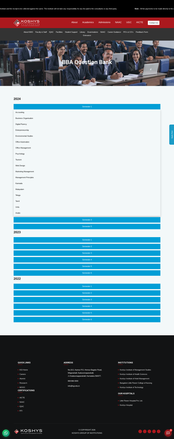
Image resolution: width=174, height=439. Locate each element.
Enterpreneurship (22, 130)
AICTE (139, 22)
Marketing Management (25, 171)
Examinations (92, 32)
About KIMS (28, 32)
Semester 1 (87, 107)
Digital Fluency (21, 124)
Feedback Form (142, 32)
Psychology (20, 154)
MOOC (22, 387)
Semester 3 (87, 220)
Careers (23, 374)
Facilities (59, 32)
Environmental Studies (24, 136)
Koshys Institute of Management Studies (135, 370)
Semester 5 (87, 226)
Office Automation (22, 142)
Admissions (104, 22)
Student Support (71, 32)
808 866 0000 (73, 381)
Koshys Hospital (126, 405)
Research (23, 383)
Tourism (19, 160)
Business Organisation (24, 118)
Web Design (20, 166)
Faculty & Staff (41, 32)
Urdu (17, 207)
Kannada (19, 183)
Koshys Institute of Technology (131, 387)
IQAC (51, 32)
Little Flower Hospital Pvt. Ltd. (131, 401)
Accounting (20, 112)
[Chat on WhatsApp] (5, 433)
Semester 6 (87, 273)
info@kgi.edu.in (74, 386)
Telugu (18, 195)
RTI (21, 411)
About (74, 22)
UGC (129, 22)
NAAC (118, 22)
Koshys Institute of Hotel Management (134, 379)
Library (82, 32)
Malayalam (20, 189)
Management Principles (25, 177)
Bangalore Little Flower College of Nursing (136, 383)
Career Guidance (114, 32)
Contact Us (153, 23)
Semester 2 (87, 246)
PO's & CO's (128, 32)
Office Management (23, 148)
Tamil (18, 201)
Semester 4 (87, 260)
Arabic (18, 213)
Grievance (87, 35)
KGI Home (24, 370)
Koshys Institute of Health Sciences (133, 374)
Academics (88, 22)
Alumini (22, 379)
